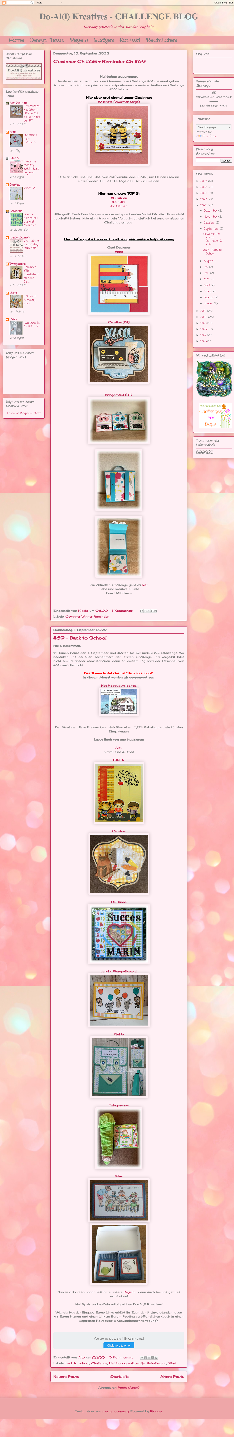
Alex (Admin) (18, 103)
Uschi (13, 293)
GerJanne (119, 902)
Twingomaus (119, 1105)
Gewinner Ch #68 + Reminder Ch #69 (99, 61)
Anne (119, 251)
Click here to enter (119, 1345)
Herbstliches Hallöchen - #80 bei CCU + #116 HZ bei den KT (32, 113)
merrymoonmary (115, 1411)
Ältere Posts (172, 1376)
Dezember (211, 211)
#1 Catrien (119, 198)
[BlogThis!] (145, 611)
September (212, 229)
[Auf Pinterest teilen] (155, 611)
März (208, 291)
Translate (209, 136)
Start (172, 1363)
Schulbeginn (156, 1363)
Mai (207, 279)
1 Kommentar (123, 610)
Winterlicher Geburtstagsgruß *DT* (32, 244)
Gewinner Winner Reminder (87, 616)
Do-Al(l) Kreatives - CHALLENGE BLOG (118, 16)
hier (145, 585)
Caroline (119, 831)
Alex (118, 747)
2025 (204, 187)
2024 (204, 193)
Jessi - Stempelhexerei (119, 971)
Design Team (47, 39)
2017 (203, 335)
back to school (77, 1363)
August (209, 261)
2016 (203, 341)
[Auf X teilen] (148, 611)
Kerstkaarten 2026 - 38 (31, 325)
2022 (204, 205)
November (211, 217)
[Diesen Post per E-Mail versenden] (142, 611)
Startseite (119, 1376)
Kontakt (130, 39)
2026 (204, 181)
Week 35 (29, 188)
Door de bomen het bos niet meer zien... (31, 219)
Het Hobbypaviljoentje (119, 685)
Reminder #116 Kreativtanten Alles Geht (31, 274)
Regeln (79, 39)
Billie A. (118, 760)
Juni (207, 273)
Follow (37, 413)
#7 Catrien (118, 206)
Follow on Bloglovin (19, 413)
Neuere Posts (66, 1376)
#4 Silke (118, 202)
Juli (206, 267)
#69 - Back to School (80, 638)
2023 (204, 199)
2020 (204, 317)
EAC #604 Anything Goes (30, 300)
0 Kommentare (122, 1357)
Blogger (156, 1411)
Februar (209, 297)
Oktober (210, 223)
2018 (204, 329)
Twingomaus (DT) (118, 395)
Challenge (99, 1363)
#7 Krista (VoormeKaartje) (119, 102)
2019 (203, 323)
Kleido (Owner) (20, 238)
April (207, 285)
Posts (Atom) (128, 1387)
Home (16, 39)
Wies (119, 1176)
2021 (203, 311)
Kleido (119, 1034)
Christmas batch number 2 (30, 139)
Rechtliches (161, 39)
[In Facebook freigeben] (152, 611)
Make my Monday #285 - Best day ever (31, 167)
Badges (103, 39)
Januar (209, 303)
